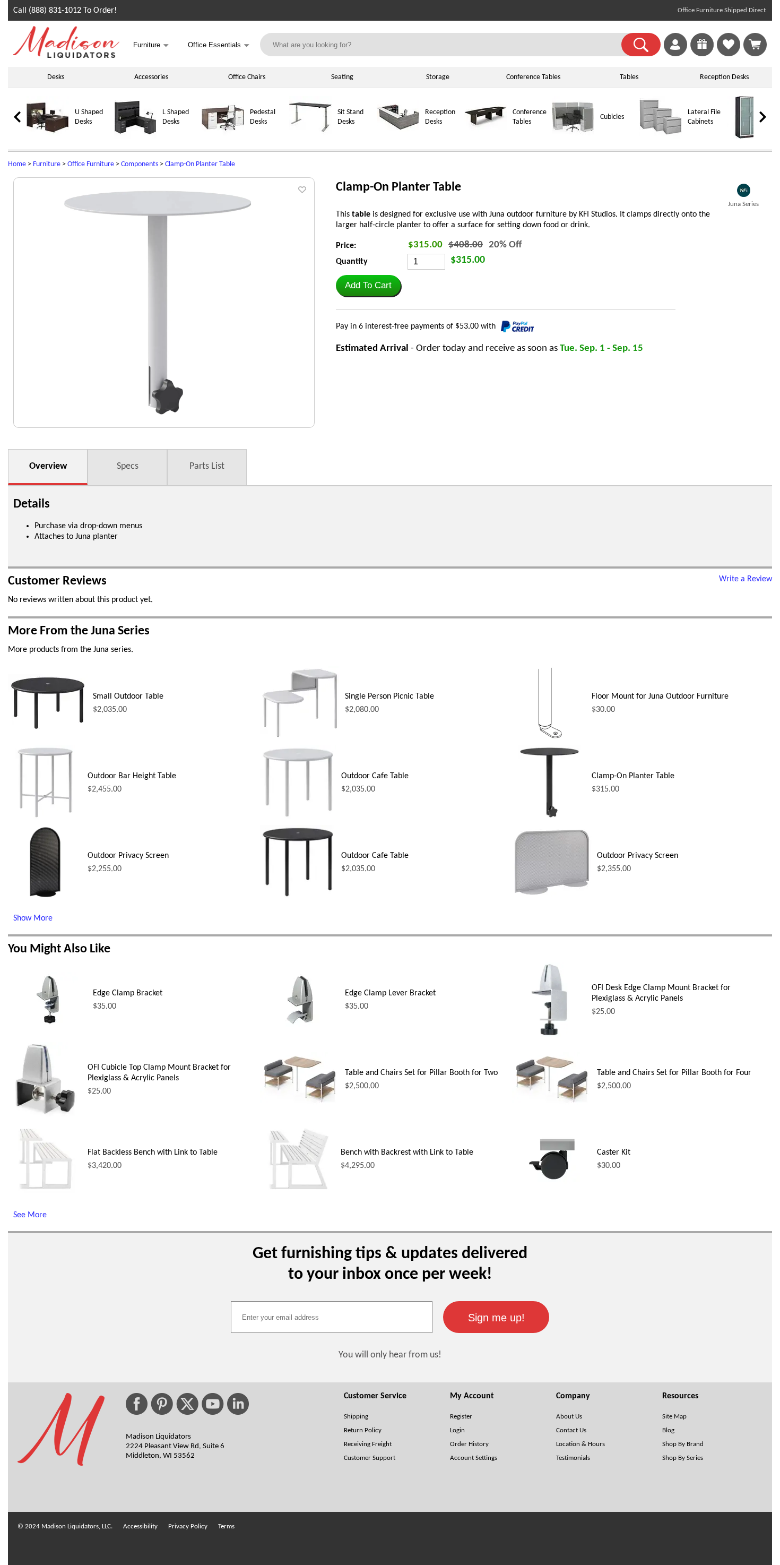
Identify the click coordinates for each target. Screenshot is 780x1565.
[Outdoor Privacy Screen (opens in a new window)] (45, 897)
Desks (55, 77)
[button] (641, 44)
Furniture (46, 164)
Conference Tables (533, 77)
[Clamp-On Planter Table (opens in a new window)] (549, 817)
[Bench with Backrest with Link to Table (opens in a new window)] (297, 1194)
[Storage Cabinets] (748, 137)
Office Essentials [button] (218, 45)
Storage (437, 77)
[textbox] (331, 1317)
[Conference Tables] (485, 137)
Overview (48, 466)
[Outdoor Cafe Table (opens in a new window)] (298, 817)
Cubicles (612, 117)
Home (17, 164)
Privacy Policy (187, 1526)
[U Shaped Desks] (48, 137)
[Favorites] (728, 54)
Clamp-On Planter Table (200, 164)
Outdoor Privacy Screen (128, 856)
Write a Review (745, 579)
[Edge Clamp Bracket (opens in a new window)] (48, 1025)
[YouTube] (213, 1404)
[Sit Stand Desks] (310, 137)
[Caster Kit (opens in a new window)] (552, 1185)
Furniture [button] (151, 45)
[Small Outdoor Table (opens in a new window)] (48, 730)
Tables (629, 77)
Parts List (206, 466)
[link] (755, 44)
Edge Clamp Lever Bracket (390, 993)
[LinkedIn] (238, 1404)
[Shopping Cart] (755, 44)
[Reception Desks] (398, 137)
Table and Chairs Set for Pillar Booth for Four (674, 1073)
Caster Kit (613, 1152)
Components (139, 164)
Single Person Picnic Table (389, 696)
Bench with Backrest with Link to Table (407, 1152)
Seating (342, 77)
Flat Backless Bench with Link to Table (153, 1152)
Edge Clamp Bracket (127, 993)
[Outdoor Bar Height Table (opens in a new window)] (45, 817)
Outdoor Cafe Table (375, 776)
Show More (33, 918)
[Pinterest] (162, 1404)
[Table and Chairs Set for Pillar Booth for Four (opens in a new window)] (552, 1104)
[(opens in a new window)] (743, 190)
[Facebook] (137, 1404)
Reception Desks (724, 77)
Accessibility (140, 1526)
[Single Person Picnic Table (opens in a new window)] (300, 737)
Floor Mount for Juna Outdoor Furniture (660, 696)
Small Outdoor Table (128, 696)
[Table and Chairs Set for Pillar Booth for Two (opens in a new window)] (300, 1104)
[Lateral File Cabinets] (660, 137)
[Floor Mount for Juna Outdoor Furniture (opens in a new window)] (549, 738)
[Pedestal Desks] (223, 137)
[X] (187, 1404)
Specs (127, 466)
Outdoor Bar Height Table (132, 776)
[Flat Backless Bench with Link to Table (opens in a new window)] (45, 1194)
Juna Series (743, 204)
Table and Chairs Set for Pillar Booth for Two (421, 1073)
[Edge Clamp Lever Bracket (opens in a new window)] (300, 1025)
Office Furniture (90, 164)
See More (30, 1215)
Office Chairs (246, 77)
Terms (226, 1526)
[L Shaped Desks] (135, 137)
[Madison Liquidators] (66, 55)
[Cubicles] (573, 137)
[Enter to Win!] (702, 54)
